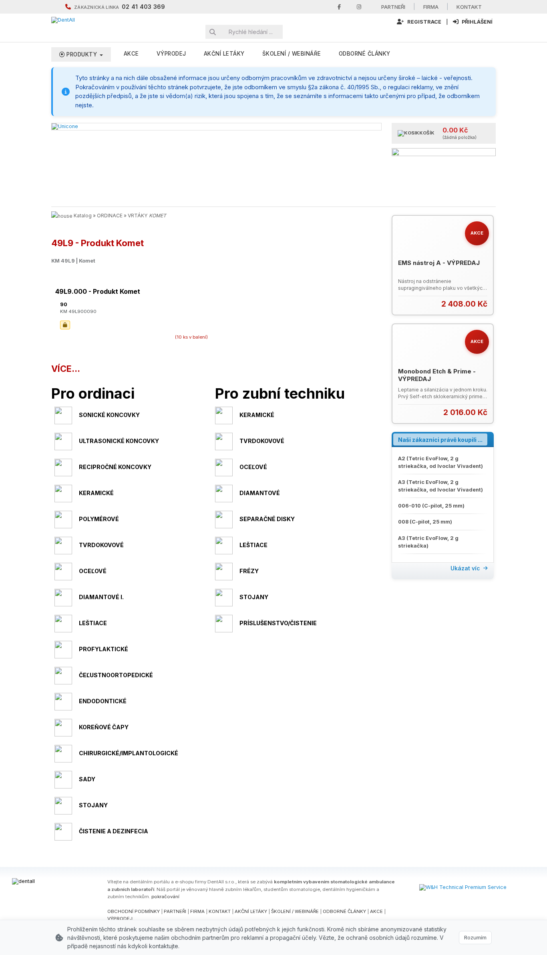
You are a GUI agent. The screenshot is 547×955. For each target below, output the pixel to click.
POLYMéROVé (99, 519)
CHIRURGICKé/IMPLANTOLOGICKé (128, 753)
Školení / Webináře (291, 53)
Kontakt (469, 7)
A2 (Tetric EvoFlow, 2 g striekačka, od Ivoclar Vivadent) (440, 462)
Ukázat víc (465, 568)
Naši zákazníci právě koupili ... (440, 439)
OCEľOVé (253, 466)
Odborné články (364, 53)
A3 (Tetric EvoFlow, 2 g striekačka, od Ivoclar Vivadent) (440, 486)
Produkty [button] (82, 54)
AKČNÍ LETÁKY (251, 911)
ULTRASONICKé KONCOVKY (119, 440)
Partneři (393, 7)
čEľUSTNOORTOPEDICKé (116, 675)
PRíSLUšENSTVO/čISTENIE (278, 623)
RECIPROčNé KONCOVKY (115, 466)
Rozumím (475, 937)
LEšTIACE (253, 545)
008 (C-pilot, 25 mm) (425, 522)
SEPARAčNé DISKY (267, 519)
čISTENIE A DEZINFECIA (113, 831)
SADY (87, 779)
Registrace (423, 22)
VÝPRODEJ (171, 53)
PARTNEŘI (175, 911)
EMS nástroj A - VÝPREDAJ (439, 263)
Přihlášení (477, 22)
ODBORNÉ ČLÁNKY (344, 911)
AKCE (131, 53)
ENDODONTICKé (103, 701)
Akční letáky (224, 53)
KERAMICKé (256, 414)
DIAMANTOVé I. (101, 597)
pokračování (165, 896)
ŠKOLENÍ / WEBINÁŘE (295, 911)
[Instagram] (359, 7)
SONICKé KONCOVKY (109, 414)
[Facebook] (339, 7)
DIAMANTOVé (259, 493)
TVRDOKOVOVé (261, 440)
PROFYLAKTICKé (103, 649)
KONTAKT (220, 911)
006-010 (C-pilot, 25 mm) (431, 506)
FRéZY (249, 571)
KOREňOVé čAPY (104, 727)
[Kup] (482, 303)
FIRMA (197, 911)
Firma (430, 7)
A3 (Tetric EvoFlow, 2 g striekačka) (428, 542)
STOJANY (253, 597)
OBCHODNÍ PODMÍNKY (133, 911)
